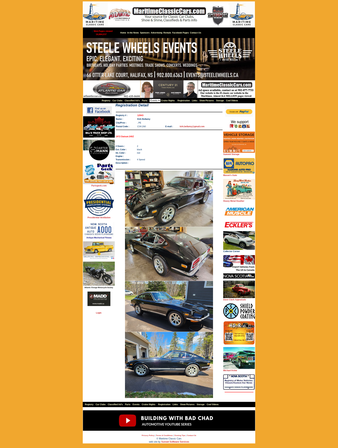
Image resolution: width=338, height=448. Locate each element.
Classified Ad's (132, 100)
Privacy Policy (148, 435)
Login (98, 313)
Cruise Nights (168, 100)
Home (123, 33)
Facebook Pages (180, 33)
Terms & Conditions (164, 435)
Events (136, 404)
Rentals (167, 33)
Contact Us (195, 33)
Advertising (156, 33)
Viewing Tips (179, 435)
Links (194, 100)
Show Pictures (206, 100)
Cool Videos (232, 100)
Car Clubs (117, 100)
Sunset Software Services (175, 441)
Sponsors (145, 33)
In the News (133, 33)
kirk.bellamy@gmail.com (192, 126)
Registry (106, 100)
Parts (144, 100)
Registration (183, 100)
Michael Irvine (230, 370)
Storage (220, 100)
